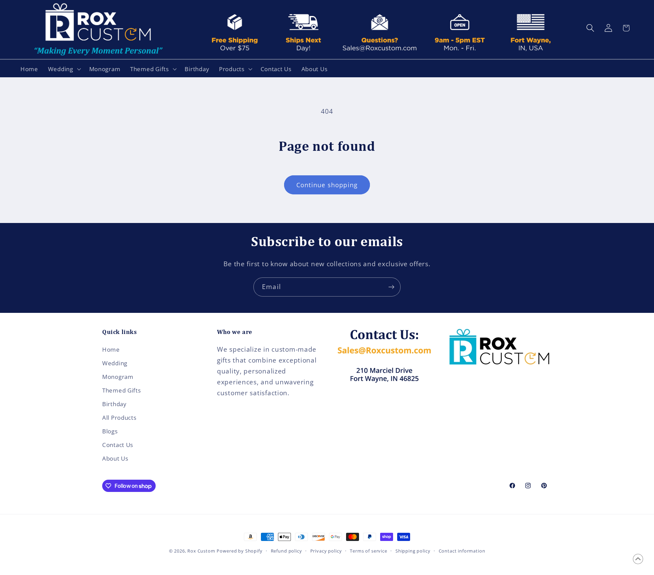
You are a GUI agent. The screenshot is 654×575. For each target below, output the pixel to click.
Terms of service (368, 551)
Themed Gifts (121, 390)
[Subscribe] (391, 287)
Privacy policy (326, 551)
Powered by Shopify (239, 551)
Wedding (114, 363)
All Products (119, 417)
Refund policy (286, 551)
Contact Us (117, 445)
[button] (63, 68)
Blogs (110, 431)
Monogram (118, 377)
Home (111, 349)
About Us (115, 458)
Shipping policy (413, 551)
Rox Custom (201, 551)
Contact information (462, 551)
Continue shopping (327, 185)
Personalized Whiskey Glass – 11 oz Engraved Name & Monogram (93, 562)
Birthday (114, 404)
